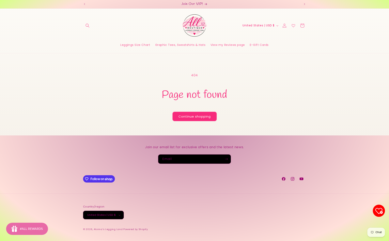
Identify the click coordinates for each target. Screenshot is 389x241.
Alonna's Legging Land (108, 229)
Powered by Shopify (135, 229)
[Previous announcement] (84, 4)
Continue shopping (194, 116)
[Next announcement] (304, 4)
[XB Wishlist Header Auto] (293, 25)
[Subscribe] (226, 159)
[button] (87, 25)
